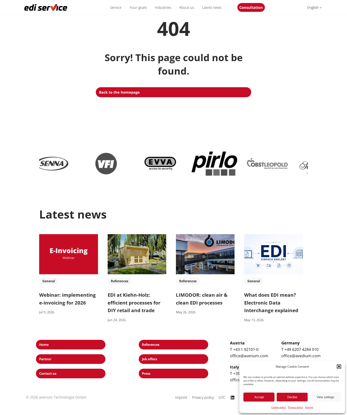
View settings (325, 397)
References (119, 281)
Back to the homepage (119, 92)
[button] (339, 366)
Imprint (309, 407)
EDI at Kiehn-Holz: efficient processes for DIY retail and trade (134, 303)
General (48, 281)
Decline (292, 397)
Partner (45, 359)
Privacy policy (295, 407)
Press (146, 373)
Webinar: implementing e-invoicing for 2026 (67, 299)
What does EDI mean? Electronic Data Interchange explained (271, 303)
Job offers (149, 359)
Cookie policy (278, 407)
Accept (259, 397)
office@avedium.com (301, 355)
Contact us (47, 373)
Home (44, 344)
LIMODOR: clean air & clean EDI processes (202, 299)
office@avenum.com (249, 355)
